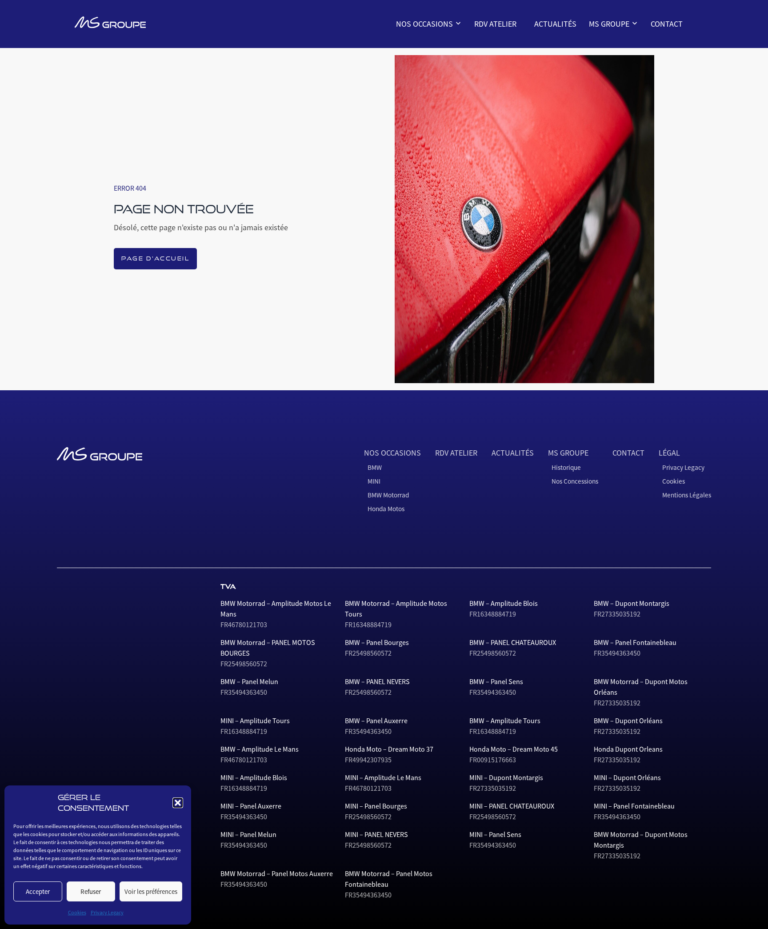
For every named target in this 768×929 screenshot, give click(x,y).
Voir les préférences (150, 891)
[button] (177, 802)
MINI (407, 58)
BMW (408, 44)
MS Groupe (610, 24)
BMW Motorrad (422, 72)
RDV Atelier (495, 24)
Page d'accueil (155, 258)
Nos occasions (425, 24)
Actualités (555, 24)
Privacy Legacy (107, 912)
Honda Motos (420, 87)
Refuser (90, 891)
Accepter (38, 891)
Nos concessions (617, 58)
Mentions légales (686, 495)
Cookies (77, 912)
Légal (669, 453)
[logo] (110, 22)
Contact (667, 24)
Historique (609, 44)
